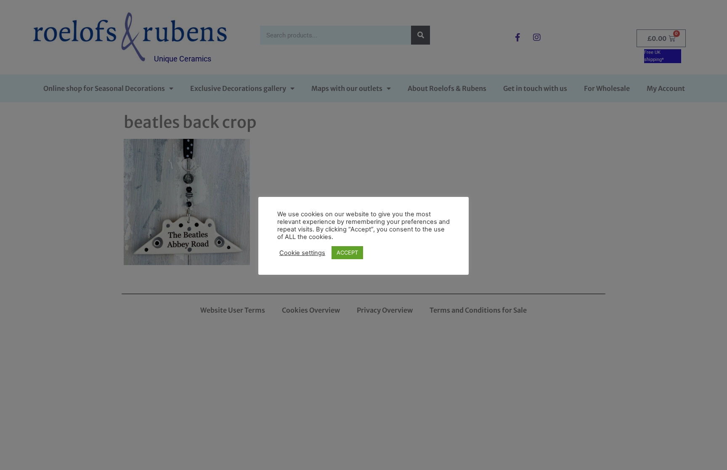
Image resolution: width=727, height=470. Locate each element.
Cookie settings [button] (302, 253)
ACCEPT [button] (347, 252)
